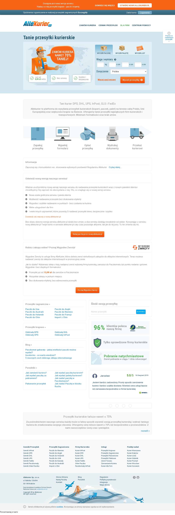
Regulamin (104, 477)
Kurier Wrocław (133, 463)
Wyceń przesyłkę (131, 79)
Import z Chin (61, 317)
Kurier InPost (80, 450)
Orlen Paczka (80, 463)
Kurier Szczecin (133, 466)
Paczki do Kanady (56, 461)
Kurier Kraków (132, 453)
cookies (59, 507)
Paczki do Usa (32, 309)
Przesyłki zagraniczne (36, 304)
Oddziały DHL (61, 332)
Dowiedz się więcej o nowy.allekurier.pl (43, 216)
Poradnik (81, 480)
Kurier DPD (79, 453)
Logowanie (145, 13)
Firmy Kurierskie (82, 447)
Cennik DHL (27, 456)
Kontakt (59, 482)
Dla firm (124, 25)
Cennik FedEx (28, 461)
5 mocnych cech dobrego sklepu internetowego (48, 358)
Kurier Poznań (132, 461)
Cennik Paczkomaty (31, 463)
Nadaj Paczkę (61, 480)
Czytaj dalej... (115, 167)
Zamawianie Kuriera (109, 463)
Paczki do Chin (32, 317)
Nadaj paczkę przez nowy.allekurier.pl (87, 234)
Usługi (104, 447)
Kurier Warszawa (133, 450)
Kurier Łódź (131, 456)
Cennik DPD (27, 453)
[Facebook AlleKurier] (134, 478)
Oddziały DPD (31, 332)
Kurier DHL (79, 456)
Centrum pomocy (141, 25)
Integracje (104, 482)
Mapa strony (105, 485)
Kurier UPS (79, 458)
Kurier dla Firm (106, 466)
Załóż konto (131, 13)
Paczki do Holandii (34, 314)
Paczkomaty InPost (82, 466)
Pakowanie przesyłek (35, 383)
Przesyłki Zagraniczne (59, 447)
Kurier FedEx (80, 461)
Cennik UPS (27, 458)
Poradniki (30, 367)
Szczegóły (82, 12)
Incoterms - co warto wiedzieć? (40, 355)
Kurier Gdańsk (132, 458)
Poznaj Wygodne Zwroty (87, 290)
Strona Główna (62, 477)
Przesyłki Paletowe (108, 458)
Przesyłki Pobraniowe (109, 456)
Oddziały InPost (62, 335)
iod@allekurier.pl (42, 489)
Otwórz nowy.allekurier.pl (135, 5)
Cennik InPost (28, 450)
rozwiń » (145, 430)
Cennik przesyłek (108, 25)
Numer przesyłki (99, 311)
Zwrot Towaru (106, 461)
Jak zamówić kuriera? (36, 373)
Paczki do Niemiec (64, 312)
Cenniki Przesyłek (31, 447)
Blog (27, 344)
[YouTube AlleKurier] (138, 478)
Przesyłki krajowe (34, 327)
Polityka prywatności (108, 480)
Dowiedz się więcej (105, 5)
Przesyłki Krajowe (108, 450)
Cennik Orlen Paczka (31, 466)
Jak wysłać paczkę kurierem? (69, 373)
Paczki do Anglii (62, 309)
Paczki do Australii (34, 312)
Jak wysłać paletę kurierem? (68, 375)
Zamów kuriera (87, 25)
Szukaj (141, 312)
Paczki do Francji (63, 314)
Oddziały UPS (31, 335)
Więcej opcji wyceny (107, 80)
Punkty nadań (133, 447)
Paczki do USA (55, 458)
